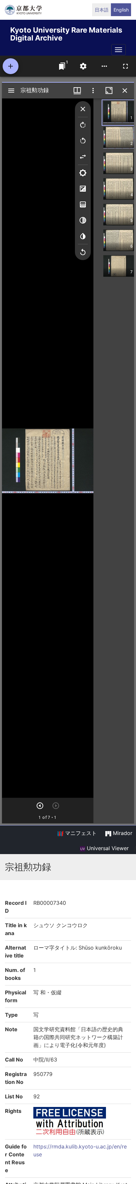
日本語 (102, 10)
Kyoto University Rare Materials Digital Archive (66, 33)
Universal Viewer (107, 848)
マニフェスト (80, 833)
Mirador (121, 833)
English (121, 10)
